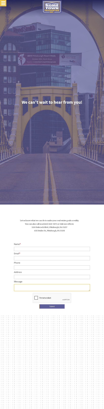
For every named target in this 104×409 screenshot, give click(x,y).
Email (16, 253)
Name (17, 244)
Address (18, 272)
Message (18, 281)
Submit (52, 306)
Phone (17, 262)
